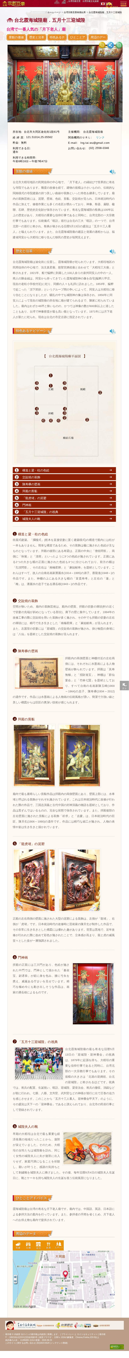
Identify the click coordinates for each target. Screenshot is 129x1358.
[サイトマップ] (56, 2)
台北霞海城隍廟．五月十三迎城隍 (105, 12)
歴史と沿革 (36, 37)
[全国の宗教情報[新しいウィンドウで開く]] (27, 1325)
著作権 (102, 1334)
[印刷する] (119, 45)
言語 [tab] (107, 4)
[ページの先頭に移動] (124, 833)
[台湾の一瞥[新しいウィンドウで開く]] (101, 1325)
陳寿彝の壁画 (31, 484)
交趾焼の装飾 (31, 477)
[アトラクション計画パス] (63, 2)
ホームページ (54, 12)
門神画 (26, 505)
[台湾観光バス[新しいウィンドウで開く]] (64, 1325)
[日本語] (113, 172)
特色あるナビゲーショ (57, 39)
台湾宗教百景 (74, 1)
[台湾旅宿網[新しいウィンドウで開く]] (45, 1325)
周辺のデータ (98, 39)
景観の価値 (16, 37)
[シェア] (111, 45)
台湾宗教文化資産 (90, 1)
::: (46, 12)
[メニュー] (123, 3)
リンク (100, 137)
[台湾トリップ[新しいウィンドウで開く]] (83, 1325)
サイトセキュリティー (87, 1334)
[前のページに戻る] (124, 685)
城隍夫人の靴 (31, 519)
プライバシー (68, 1334)
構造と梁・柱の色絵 (35, 470)
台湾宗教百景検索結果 (75, 12)
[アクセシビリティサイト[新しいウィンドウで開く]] (117, 1346)
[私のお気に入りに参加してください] (102, 45)
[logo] (14, 3)
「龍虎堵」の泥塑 (34, 498)
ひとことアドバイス (77, 39)
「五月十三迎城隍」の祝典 (40, 512)
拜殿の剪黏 (29, 491)
